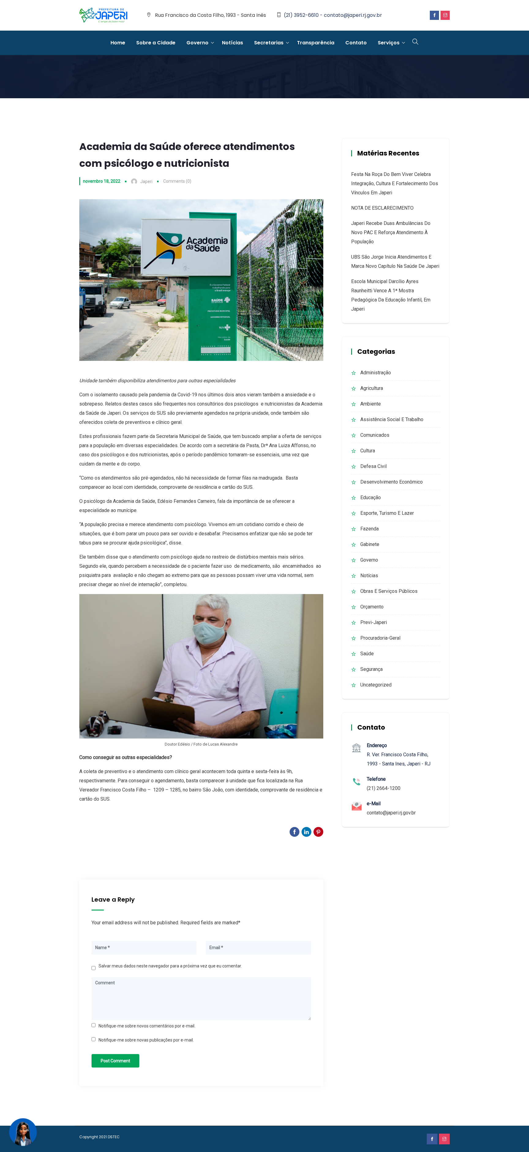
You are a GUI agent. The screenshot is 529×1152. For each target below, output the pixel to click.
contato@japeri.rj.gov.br (391, 813)
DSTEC (114, 1136)
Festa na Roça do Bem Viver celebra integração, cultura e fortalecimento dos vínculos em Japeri (394, 183)
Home (118, 42)
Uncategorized (376, 685)
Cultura (367, 451)
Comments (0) (177, 181)
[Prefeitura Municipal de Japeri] (103, 16)
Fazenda (369, 529)
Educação (370, 497)
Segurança (371, 669)
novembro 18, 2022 (101, 181)
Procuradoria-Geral (380, 638)
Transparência (315, 42)
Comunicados (374, 435)
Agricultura (371, 388)
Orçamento (372, 607)
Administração (375, 373)
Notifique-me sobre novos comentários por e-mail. (147, 1025)
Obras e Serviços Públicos (389, 591)
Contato (356, 42)
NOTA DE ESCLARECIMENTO (382, 208)
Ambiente (370, 404)
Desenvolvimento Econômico (391, 482)
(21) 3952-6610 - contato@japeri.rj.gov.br (333, 15)
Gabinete (369, 544)
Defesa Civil (373, 466)
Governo (197, 42)
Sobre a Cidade (155, 42)
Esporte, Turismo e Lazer (387, 513)
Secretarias (268, 42)
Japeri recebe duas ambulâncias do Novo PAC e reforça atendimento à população (390, 232)
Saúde (367, 653)
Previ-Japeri (373, 622)
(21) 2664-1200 (383, 788)
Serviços (389, 42)
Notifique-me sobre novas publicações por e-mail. (146, 1040)
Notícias (232, 42)
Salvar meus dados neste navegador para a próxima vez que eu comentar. (170, 965)
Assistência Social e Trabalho (391, 419)
